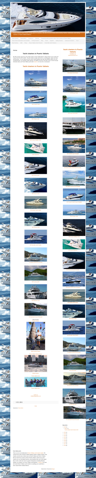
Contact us (30, 38)
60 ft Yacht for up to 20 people (73, 135)
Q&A (21, 42)
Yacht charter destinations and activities (21, 40)
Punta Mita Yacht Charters (50, 42)
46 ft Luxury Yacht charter (73, 113)
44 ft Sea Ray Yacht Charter (36, 245)
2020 (65, 438)
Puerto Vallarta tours (36, 375)
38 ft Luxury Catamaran (72, 250)
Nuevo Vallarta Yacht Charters (36, 42)
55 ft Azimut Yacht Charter (73, 72)
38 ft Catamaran (35, 154)
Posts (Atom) (20, 408)
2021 (65, 437)
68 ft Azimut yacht (36, 175)
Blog (42, 40)
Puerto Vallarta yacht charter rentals (35, 453)
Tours (77, 40)
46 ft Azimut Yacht (36, 193)
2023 (65, 433)
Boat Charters (15, 42)
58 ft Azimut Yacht (35, 227)
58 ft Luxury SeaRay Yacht (35, 140)
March (66, 428)
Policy (25, 42)
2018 (65, 442)
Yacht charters (15, 38)
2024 (65, 432)
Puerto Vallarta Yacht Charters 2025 (71, 429)
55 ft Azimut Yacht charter (35, 210)
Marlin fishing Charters (35, 351)
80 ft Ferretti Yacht (36, 119)
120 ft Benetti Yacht (36, 300)
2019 (65, 440)
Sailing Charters (59, 40)
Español (52, 40)
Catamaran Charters (69, 40)
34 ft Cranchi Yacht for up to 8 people (74, 202)
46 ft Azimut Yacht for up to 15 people (73, 287)
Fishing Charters (35, 40)
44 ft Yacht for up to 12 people (72, 385)
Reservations (23, 38)
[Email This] (16, 402)
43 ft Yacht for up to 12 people (73, 153)
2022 (65, 435)
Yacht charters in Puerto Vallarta (36, 66)
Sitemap (37, 38)
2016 (65, 445)
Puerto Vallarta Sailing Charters (35, 354)
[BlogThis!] (18, 402)
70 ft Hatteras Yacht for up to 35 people (35, 262)
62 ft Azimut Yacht (36, 87)
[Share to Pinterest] (22, 402)
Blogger (53, 468)
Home (46, 40)
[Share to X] (19, 402)
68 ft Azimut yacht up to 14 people (72, 269)
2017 (65, 443)
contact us (36, 61)
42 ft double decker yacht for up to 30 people (72, 167)
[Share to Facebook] (20, 402)
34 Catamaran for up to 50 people (35, 316)
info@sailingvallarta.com (36, 396)
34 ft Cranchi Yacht (36, 104)
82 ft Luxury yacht (36, 281)
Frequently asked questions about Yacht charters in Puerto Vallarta (56, 38)
